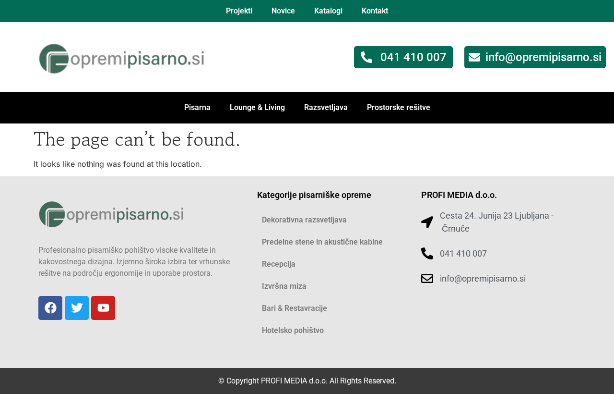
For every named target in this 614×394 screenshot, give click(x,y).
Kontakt (375, 10)
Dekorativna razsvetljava (304, 219)
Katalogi (328, 10)
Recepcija (278, 264)
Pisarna (197, 107)
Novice (283, 10)
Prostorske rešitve (398, 107)
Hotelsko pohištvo (293, 330)
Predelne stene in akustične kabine (322, 241)
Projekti (239, 10)
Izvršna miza (284, 286)
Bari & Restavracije (294, 308)
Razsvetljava (326, 107)
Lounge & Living (257, 107)
